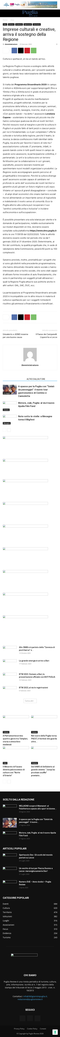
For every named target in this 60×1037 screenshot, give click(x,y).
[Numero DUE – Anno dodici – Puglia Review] (10, 885)
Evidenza (19, 24)
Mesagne (7, 423)
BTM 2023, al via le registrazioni (33, 687)
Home (5, 20)
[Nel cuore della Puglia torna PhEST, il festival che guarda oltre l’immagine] (44, 724)
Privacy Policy (19, 1028)
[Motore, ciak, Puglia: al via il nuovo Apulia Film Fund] (10, 406)
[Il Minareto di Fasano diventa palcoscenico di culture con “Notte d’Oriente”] (16, 755)
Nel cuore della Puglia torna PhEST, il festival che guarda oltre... (44, 739)
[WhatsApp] (33, 50)
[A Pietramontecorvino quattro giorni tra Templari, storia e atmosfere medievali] (16, 724)
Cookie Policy (32, 1028)
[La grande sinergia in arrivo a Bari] (10, 664)
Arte (12, 20)
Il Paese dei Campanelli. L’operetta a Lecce (46, 335)
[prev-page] (4, 430)
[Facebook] (14, 50)
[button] (4, 13)
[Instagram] (30, 1018)
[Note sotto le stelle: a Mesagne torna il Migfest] (10, 419)
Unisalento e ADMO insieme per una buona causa (15, 335)
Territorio (36, 24)
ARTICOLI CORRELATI (13, 379)
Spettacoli (27, 24)
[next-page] (9, 430)
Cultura (11, 24)
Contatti (43, 1028)
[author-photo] (30, 361)
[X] (21, 50)
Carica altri (29, 701)
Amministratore (11, 44)
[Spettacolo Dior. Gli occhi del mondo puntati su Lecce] (10, 858)
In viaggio (7, 393)
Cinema (6, 410)
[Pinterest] (27, 50)
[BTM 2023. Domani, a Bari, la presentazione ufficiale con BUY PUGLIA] (10, 678)
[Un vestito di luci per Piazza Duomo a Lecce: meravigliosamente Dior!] (10, 872)
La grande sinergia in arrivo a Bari (34, 661)
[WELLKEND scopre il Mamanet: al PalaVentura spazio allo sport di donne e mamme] (10, 809)
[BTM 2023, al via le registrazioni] (10, 691)
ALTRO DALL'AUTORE (36, 379)
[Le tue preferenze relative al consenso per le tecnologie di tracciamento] (55, 1032)
